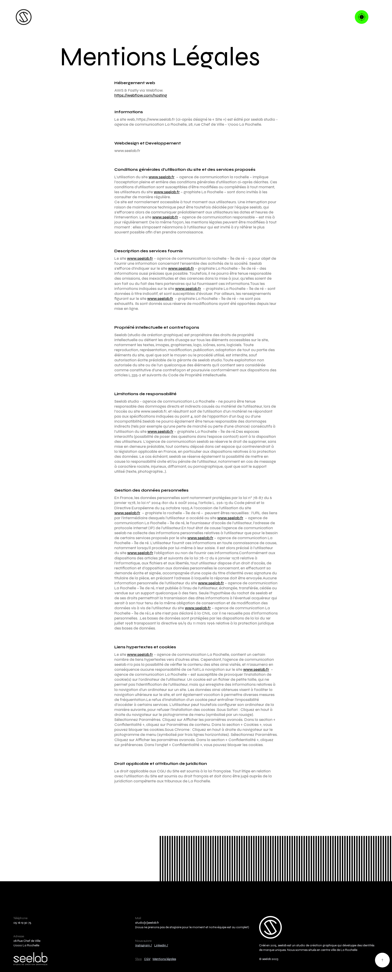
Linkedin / (161, 945)
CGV (147, 959)
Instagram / (143, 945)
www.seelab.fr (161, 177)
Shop (138, 959)
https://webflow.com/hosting (140, 95)
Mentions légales (164, 959)
